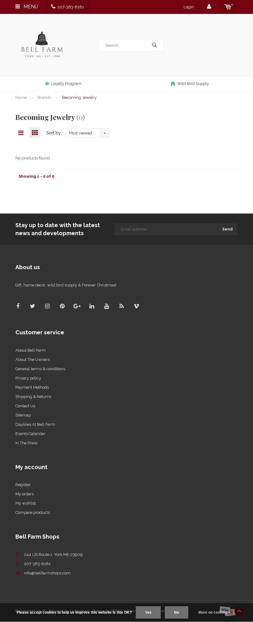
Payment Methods (32, 387)
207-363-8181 (70, 7)
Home (21, 97)
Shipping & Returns (33, 396)
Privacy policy (28, 378)
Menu (30, 7)
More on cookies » (214, 612)
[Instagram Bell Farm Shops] (47, 306)
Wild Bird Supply (193, 83)
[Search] (154, 45)
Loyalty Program (66, 83)
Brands (44, 97)
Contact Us (25, 406)
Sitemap (23, 415)
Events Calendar (30, 433)
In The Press (26, 443)
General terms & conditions (40, 368)
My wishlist (25, 503)
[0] (227, 7)
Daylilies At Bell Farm (35, 424)
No (176, 612)
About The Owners (32, 359)
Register (23, 484)
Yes (148, 612)
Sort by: (54, 132)
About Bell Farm (30, 350)
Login (189, 7)
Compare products (32, 512)
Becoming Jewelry (79, 97)
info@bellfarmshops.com (47, 573)
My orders (24, 494)
